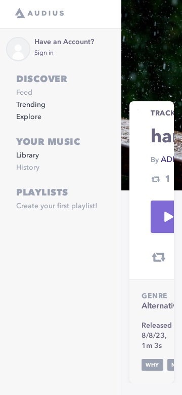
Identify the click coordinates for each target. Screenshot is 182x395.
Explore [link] (28, 117)
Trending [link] (31, 104)
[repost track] (159, 257)
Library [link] (27, 155)
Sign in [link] (44, 53)
